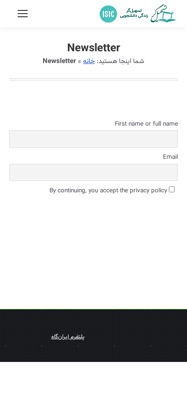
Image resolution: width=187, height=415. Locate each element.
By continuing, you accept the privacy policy (109, 190)
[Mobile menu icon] (23, 14)
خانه (89, 61)
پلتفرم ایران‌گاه (67, 337)
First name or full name (146, 124)
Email (170, 157)
